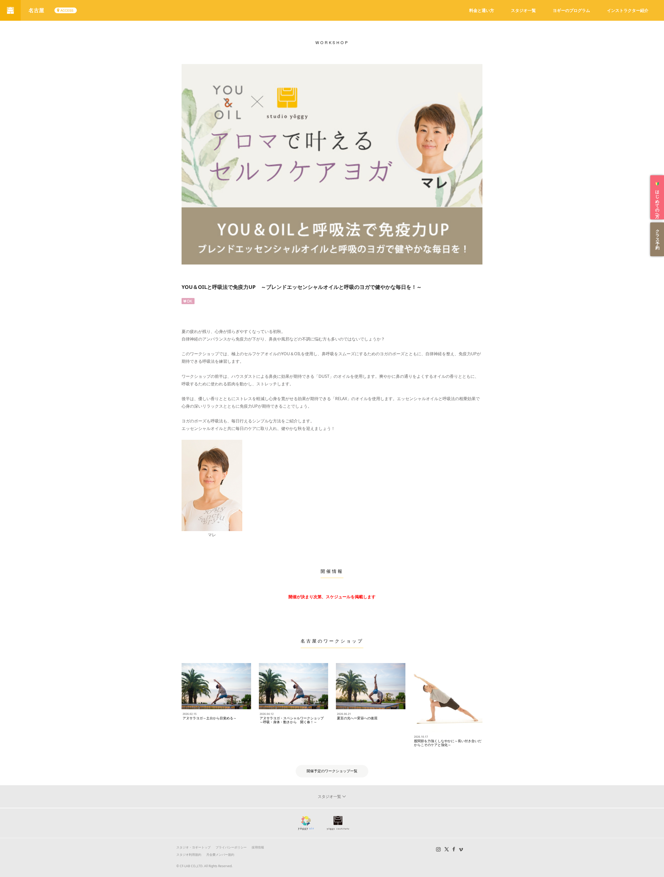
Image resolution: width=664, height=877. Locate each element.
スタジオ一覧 (523, 10)
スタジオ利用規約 (188, 854)
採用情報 (258, 847)
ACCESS (66, 10)
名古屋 (36, 10)
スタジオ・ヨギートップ (193, 847)
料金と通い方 (481, 10)
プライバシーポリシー (231, 847)
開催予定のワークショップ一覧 (332, 771)
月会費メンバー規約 (220, 854)
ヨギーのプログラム (571, 10)
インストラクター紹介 (627, 10)
